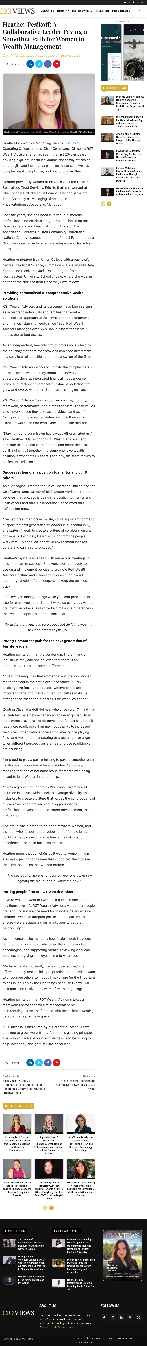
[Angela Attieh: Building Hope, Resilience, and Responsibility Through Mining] (107, 137)
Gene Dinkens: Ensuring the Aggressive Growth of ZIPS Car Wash (75, 1085)
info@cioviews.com (64, 1327)
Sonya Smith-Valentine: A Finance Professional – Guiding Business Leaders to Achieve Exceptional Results (17, 1189)
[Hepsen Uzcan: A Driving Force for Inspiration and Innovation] (9, 1280)
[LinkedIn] (124, 3)
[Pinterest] (142, 3)
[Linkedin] (30, 64)
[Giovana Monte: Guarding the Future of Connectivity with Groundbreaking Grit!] (107, 192)
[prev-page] (45, 1207)
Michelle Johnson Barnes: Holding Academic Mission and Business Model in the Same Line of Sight (130, 103)
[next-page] (51, 1207)
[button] (140, 11)
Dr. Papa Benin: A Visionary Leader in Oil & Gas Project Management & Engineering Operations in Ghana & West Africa (31, 1263)
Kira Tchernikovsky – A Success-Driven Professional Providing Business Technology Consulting (81, 1144)
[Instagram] (138, 3)
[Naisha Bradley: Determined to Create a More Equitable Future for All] (58, 1283)
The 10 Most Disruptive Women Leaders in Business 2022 (41, 55)
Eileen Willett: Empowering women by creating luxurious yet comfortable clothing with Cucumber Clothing (81, 1189)
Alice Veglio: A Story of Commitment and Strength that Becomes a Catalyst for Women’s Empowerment (17, 1144)
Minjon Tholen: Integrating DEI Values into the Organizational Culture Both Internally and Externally (81, 1266)
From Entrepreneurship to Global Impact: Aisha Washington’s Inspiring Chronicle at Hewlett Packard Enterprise (80, 1246)
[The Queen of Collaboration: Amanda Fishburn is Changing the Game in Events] (9, 1243)
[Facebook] (133, 3)
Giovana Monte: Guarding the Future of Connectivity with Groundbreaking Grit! (130, 191)
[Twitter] (129, 3)
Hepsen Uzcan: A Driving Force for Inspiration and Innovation (31, 1280)
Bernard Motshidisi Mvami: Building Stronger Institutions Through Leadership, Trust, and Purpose (129, 174)
